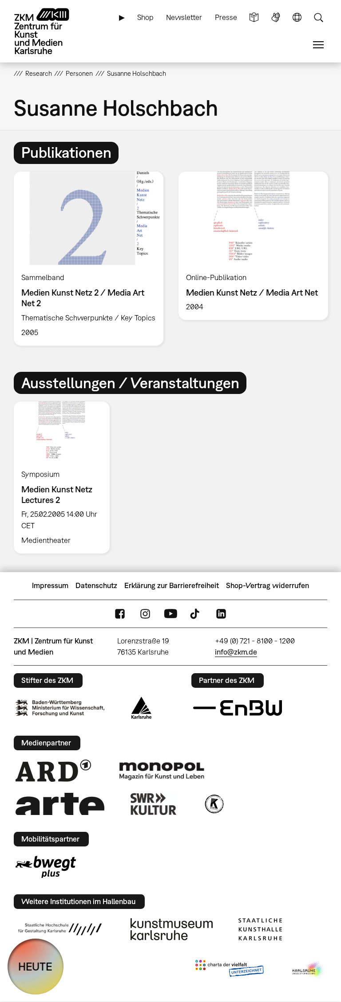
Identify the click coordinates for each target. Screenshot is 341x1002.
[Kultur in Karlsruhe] (213, 804)
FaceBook (120, 614)
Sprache (297, 17)
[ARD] (53, 771)
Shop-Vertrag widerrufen (267, 585)
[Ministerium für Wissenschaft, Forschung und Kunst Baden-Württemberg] (60, 708)
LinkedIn (221, 614)
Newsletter (184, 17)
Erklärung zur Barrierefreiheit (171, 585)
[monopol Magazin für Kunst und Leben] (161, 770)
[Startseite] (49, 31)
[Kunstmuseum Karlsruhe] (172, 929)
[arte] (60, 804)
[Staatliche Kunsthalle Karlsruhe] (260, 929)
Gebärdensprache (276, 17)
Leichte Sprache (254, 17)
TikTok (196, 614)
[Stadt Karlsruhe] (141, 708)
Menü (318, 45)
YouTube (170, 614)
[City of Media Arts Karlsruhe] (308, 970)
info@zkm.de (236, 651)
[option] (88, 259)
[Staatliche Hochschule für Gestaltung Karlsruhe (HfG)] (60, 929)
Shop (145, 17)
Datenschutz (96, 585)
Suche (318, 17)
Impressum (50, 585)
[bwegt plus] (46, 867)
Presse (226, 17)
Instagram (145, 614)
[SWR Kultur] (154, 804)
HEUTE (35, 966)
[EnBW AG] (237, 708)
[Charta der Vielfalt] (229, 970)
